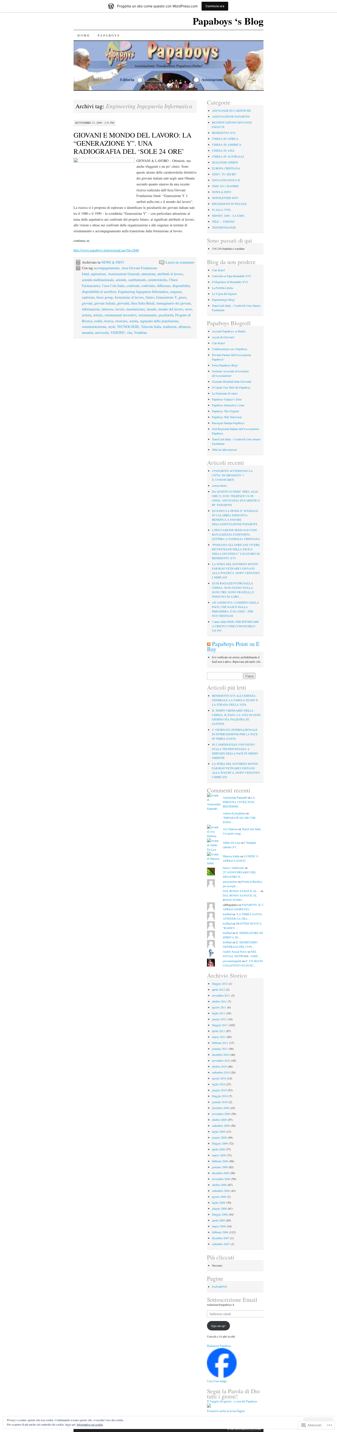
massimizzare (135, 309)
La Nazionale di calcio (225, 393)
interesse (107, 309)
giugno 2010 (219, 1090)
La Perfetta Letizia (222, 288)
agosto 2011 (219, 1007)
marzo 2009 (219, 1155)
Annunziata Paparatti (235, 797)
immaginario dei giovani (173, 303)
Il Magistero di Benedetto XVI (230, 282)
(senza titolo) (219, 485)
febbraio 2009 (220, 1161)
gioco (182, 297)
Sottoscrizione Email (232, 1300)
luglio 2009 (218, 1131)
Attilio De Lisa (231, 842)
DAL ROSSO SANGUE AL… (241, 891)
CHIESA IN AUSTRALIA (228, 156)
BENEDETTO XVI (223, 133)
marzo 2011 (219, 1037)
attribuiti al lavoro (170, 273)
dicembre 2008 (220, 1173)
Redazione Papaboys (219, 1346)
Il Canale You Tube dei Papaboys (231, 387)
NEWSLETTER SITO (225, 198)
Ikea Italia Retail (142, 303)
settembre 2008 (221, 1191)
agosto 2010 (219, 1078)
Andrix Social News (235, 951)
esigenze (176, 291)
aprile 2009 (218, 1149)
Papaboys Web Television (227, 417)
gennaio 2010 (220, 1102)
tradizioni (169, 326)
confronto (148, 285)
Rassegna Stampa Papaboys (228, 423)
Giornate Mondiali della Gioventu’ (232, 381)
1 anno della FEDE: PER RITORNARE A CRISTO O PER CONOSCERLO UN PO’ (235, 626)
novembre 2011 (221, 995)
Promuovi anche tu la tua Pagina (225, 1411)
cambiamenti (137, 279)
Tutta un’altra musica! (224, 449)
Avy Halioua (230, 829)
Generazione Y (166, 297)
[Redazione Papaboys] (222, 1376)
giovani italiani (104, 303)
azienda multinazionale (98, 279)
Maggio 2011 (220, 1025)
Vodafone (140, 332)
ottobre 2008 (219, 1185)
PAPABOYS (109, 35)
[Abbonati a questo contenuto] (208, 644)
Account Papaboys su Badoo (229, 331)
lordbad (227, 914)
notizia (86, 315)
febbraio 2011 (220, 1043)
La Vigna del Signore (224, 294)
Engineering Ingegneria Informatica (143, 291)
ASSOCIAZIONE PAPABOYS (231, 116)
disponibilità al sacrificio (99, 291)
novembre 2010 (221, 1060)
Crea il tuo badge (217, 1381)
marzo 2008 (219, 1226)
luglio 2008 (218, 1202)
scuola (133, 321)
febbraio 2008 (220, 1232)
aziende (121, 279)
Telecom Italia (151, 326)
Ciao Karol (218, 270)
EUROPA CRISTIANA (226, 168)
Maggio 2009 (220, 1143)
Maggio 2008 (220, 1214)
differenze (163, 285)
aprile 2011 (218, 1031)
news (188, 309)
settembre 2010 (221, 1072)
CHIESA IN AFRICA (225, 139)
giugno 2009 (219, 1137)
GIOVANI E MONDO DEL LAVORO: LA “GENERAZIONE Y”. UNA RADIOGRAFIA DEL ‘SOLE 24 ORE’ (132, 143)
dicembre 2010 (220, 1054)
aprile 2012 (218, 989)
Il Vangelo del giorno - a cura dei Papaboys (232, 1401)
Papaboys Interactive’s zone (228, 405)
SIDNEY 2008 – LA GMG (228, 215)
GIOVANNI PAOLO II (226, 180)
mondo (151, 309)
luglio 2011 (218, 1013)
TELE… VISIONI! (223, 221)
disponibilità (181, 285)
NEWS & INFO (112, 262)
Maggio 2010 (220, 1096)
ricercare (121, 321)
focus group (104, 297)
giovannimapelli (232, 961)
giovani (87, 303)
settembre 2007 (221, 1244)
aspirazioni (98, 273)
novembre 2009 (221, 1114)
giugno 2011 (219, 1019)
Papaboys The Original (225, 411)
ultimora (184, 326)
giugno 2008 (219, 1208)
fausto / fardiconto (233, 868)
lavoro (119, 309)
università (102, 332)
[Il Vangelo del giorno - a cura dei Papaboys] (209, 1406)
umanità (87, 332)
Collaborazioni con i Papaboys (229, 349)
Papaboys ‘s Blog (228, 21)
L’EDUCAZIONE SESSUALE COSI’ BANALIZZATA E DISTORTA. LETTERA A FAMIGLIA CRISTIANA (236, 534)
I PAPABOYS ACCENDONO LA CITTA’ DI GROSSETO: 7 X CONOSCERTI (232, 475)
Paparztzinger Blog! (223, 300)
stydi (111, 326)
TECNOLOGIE (128, 326)
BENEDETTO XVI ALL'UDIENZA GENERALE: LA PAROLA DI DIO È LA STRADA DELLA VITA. (235, 700)
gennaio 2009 (220, 1167)
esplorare (88, 297)
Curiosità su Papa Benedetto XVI (231, 276)
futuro (150, 297)
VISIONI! (118, 332)
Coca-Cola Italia (113, 285)
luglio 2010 (218, 1084)
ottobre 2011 (219, 1001)
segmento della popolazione (159, 321)
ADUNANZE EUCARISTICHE (231, 110)
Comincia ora (215, 6)
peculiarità (166, 315)
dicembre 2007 (220, 1238)
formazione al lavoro (129, 297)
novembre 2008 (221, 1179)
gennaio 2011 (220, 1049)
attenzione (148, 273)
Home (83, 35)
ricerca (108, 321)
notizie (98, 315)
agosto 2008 (219, 1197)
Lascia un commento (180, 262)
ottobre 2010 (219, 1066)
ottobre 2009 (219, 1120)
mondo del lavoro (170, 309)
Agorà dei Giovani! (223, 337)
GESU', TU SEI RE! (224, 174)
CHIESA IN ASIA (223, 150)
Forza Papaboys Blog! (225, 365)
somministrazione (94, 326)
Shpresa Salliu (231, 856)
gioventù (123, 303)
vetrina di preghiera (234, 813)
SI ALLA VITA (221, 210)
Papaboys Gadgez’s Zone (227, 399)
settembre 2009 (221, 1126)
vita (129, 332)
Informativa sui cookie (90, 1424)
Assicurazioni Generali (123, 273)
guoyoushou (230, 881)
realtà (98, 321)
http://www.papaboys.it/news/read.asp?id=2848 (106, 250)
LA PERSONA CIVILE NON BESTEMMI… (239, 801)
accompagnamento (106, 268)
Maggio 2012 (220, 983)
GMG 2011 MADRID (225, 186)
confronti (133, 285)
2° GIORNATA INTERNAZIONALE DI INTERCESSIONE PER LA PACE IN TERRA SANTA (235, 734)
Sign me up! (218, 1326)
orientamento (147, 315)
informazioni (91, 309)
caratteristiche (157, 279)
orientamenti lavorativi (120, 315)
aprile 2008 (218, 1220)
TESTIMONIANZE (224, 227)
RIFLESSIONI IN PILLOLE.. (230, 204)
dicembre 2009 (220, 1108)
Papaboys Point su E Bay (233, 646)
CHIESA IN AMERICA (226, 144)
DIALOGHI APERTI (225, 162)
